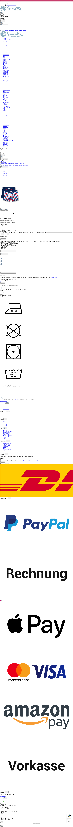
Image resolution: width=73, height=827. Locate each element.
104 (2, 226)
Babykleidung (5, 413)
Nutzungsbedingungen (37, 460)
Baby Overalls (5, 416)
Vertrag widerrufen (3, 401)
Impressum (5, 451)
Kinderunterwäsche (6, 405)
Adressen (13, 163)
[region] (36, 196)
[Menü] (1, 13)
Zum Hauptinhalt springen (5, 1)
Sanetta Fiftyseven (6, 424)
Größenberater (3, 231)
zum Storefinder (3, 796)
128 (2, 229)
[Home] (3, 169)
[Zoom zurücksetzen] (4, 210)
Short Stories (5, 425)
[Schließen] (0, 208)
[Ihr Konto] (1, 23)
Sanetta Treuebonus (6, 433)
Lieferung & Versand (6, 445)
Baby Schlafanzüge (6, 414)
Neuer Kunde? (54, 277)
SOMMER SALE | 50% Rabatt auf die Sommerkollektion (10, 0)
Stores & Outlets (6, 434)
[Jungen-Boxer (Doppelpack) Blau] (9, 194)
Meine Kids (22, 163)
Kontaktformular (6, 437)
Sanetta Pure (5, 422)
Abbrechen (2, 284)
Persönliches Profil (7, 163)
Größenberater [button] (5, 438)
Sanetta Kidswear (6, 423)
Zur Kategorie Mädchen (7, 39)
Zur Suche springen (13, 1)
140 (9, 230)
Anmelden (2, 26)
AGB (4, 448)
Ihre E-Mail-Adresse (4, 279)
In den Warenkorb (4, 236)
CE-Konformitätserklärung (7, 435)
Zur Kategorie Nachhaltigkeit (8, 140)
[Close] (0, 803)
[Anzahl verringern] (2, 234)
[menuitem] (3, 800)
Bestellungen (17, 163)
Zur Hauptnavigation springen (22, 1)
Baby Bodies (5, 415)
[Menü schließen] (3, 93)
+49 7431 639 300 (16, 399)
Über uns (4, 447)
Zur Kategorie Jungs (6, 92)
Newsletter (5, 430)
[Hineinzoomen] (6, 210)
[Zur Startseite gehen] (11, 11)
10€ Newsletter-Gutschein (11, 5)
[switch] (69, 821)
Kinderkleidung (5, 404)
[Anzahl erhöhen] (8, 234)
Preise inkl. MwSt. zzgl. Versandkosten (7, 220)
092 (2, 225)
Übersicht (2, 163)
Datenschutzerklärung (7, 449)
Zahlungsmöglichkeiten (7, 444)
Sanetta (4, 421)
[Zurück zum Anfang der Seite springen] (1, 822)
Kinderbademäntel (6, 408)
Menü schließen (5, 24)
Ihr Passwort (3, 280)
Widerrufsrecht (5, 446)
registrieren (4, 27)
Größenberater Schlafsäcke (7, 431)
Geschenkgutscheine (6, 432)
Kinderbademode (6, 409)
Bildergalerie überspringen (5, 180)
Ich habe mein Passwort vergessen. (6, 281)
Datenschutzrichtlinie (27, 460)
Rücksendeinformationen (7, 443)
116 (2, 228)
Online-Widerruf (6, 436)
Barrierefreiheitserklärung (7, 450)
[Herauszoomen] (1, 210)
